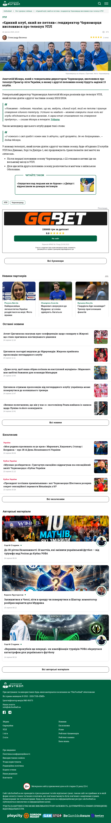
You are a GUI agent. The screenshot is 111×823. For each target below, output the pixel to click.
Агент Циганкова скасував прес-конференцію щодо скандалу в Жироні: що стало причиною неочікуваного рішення (46, 335)
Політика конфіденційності (16, 754)
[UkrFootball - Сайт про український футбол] (11, 3)
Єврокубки (8, 725)
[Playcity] (14, 816)
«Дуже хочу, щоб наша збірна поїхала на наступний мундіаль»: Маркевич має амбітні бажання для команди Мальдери (46, 371)
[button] (99, 4)
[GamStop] (52, 816)
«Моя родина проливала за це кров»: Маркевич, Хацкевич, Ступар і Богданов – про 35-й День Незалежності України (42, 448)
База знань (64, 741)
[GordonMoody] (32, 816)
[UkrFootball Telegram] (9, 712)
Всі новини (55, 422)
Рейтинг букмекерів (69, 733)
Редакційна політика (13, 765)
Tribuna (55, 119)
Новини (62, 721)
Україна (6, 443)
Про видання (9, 750)
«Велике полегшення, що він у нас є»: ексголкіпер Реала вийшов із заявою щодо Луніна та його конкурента (47, 406)
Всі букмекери (55, 261)
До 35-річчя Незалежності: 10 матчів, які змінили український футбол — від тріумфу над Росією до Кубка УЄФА (51, 551)
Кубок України (10, 461)
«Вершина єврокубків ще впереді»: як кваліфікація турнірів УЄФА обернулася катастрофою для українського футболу (53, 650)
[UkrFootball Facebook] (4, 712)
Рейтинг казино (66, 737)
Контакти (7, 777)
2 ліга (5, 737)
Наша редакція (10, 773)
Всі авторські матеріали (55, 669)
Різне (61, 729)
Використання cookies (14, 758)
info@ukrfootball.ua (12, 707)
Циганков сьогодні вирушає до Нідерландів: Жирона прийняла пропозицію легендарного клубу (41, 353)
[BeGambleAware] (76, 816)
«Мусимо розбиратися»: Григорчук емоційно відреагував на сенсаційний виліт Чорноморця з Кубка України (47, 466)
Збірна (6, 721)
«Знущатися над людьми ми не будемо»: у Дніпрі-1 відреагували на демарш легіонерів (45, 185)
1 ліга (5, 733)
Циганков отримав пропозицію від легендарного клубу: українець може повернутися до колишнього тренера (46, 388)
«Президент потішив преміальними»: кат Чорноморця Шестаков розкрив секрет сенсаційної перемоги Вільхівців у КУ (47, 485)
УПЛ (4, 17)
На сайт (55, 238)
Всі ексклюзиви (55, 499)
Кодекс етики (9, 769)
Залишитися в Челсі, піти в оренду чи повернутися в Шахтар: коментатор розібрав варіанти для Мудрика (50, 601)
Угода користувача (12, 762)
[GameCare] (97, 816)
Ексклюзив (64, 725)
